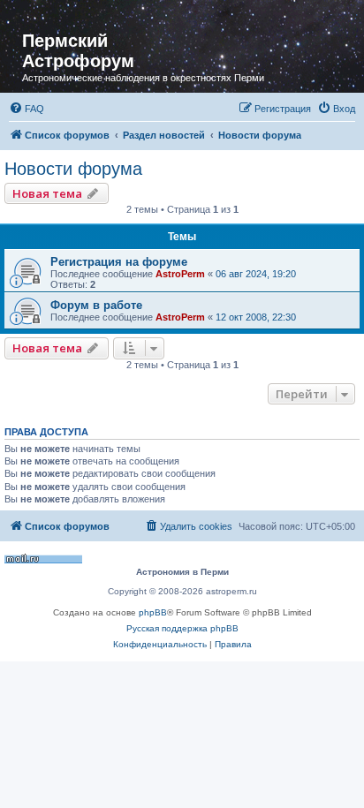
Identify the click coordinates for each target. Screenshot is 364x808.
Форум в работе (96, 305)
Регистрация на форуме (118, 261)
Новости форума (73, 168)
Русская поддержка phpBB (182, 628)
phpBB (153, 612)
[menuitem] (26, 108)
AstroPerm (180, 273)
